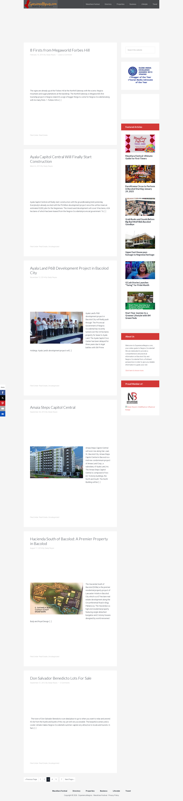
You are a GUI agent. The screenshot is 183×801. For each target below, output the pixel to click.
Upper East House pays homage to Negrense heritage (139, 253)
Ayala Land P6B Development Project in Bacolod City (69, 270)
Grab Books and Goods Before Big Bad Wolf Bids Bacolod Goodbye (139, 222)
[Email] (2, 408)
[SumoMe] (2, 413)
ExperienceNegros (41, 4)
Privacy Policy (113, 795)
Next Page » (69, 779)
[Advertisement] (91, 23)
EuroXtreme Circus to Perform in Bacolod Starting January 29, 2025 (140, 189)
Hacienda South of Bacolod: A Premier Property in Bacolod (69, 541)
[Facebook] (2, 392)
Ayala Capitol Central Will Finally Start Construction (61, 159)
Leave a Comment (65, 55)
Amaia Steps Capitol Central (52, 407)
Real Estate (43, 135)
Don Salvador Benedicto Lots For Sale (60, 678)
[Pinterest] (2, 403)
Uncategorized (53, 247)
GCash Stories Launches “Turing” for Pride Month (137, 283)
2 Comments (65, 683)
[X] (2, 398)
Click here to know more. (134, 371)
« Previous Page (31, 779)
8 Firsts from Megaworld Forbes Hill (60, 50)
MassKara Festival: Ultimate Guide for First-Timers (138, 157)
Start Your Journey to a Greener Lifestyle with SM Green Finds (137, 315)
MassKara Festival (100, 795)
